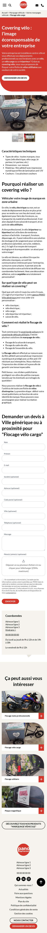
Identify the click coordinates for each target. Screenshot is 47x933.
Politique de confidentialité (23, 905)
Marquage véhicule (17, 13)
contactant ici (11, 593)
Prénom (7, 454)
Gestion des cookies (23, 913)
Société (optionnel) (11, 477)
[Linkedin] (23, 879)
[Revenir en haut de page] (41, 882)
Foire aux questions (23, 893)
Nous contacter (23, 920)
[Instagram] (29, 879)
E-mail (6, 465)
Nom (6, 442)
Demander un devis (15, 78)
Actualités (23, 889)
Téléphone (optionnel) (12, 523)
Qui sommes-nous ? (23, 885)
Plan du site (23, 901)
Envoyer (10, 601)
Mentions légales (24, 897)
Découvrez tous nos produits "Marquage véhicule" (23, 825)
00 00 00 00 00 (12, 634)
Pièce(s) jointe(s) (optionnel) (15, 554)
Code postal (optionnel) (13, 500)
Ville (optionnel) (10, 511)
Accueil (5, 13)
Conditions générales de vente (23, 909)
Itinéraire (9, 630)
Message (7, 534)
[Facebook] (18, 879)
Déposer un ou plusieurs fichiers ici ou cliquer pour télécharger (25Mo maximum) (23, 568)
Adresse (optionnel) (12, 488)
